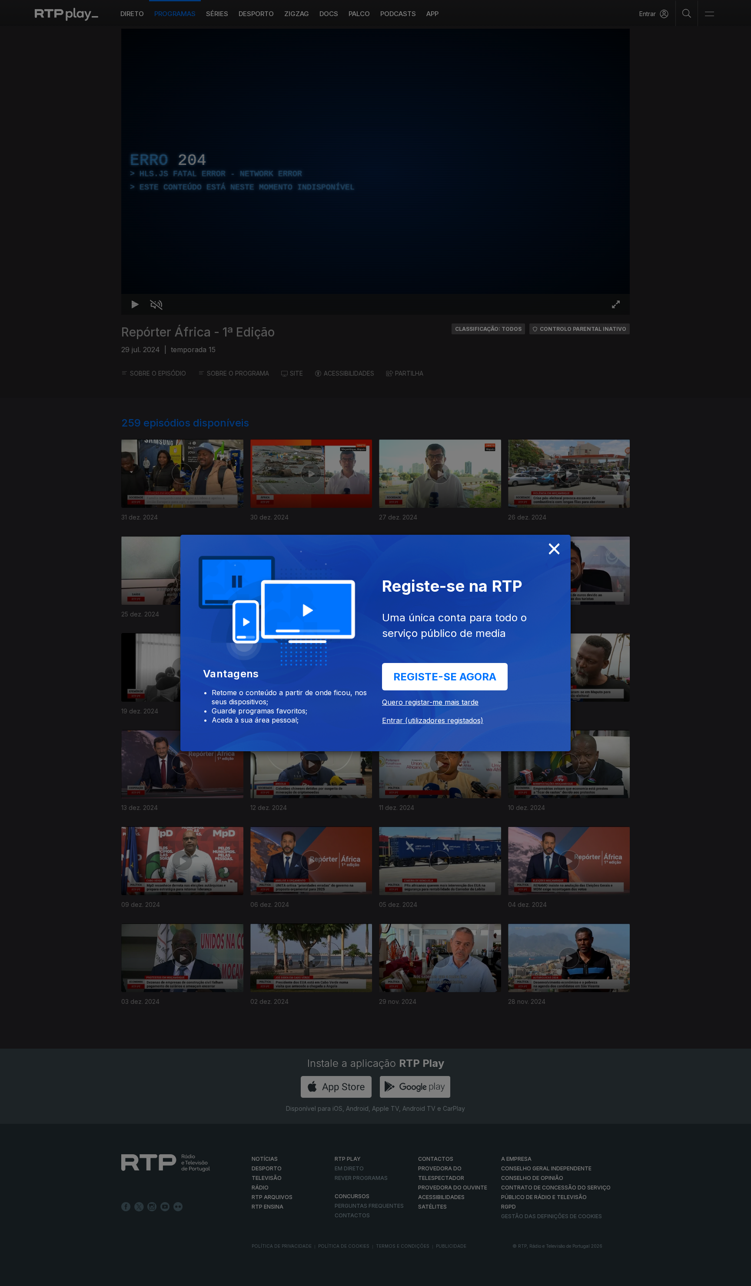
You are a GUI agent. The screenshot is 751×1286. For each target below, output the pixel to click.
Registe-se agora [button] (444, 676)
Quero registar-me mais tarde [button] (430, 702)
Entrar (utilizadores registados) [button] (432, 720)
